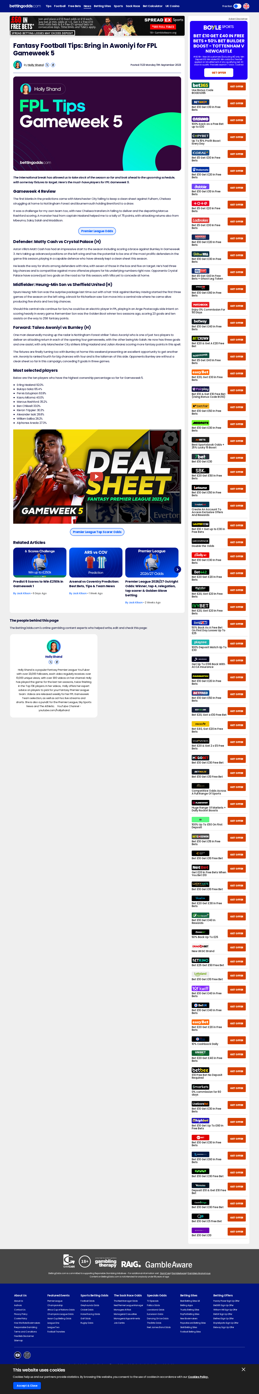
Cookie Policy (20, 1318)
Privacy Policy (20, 1314)
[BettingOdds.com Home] (25, 6)
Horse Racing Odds (90, 1314)
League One (53, 1322)
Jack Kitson (24, 593)
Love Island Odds (155, 1309)
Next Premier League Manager (128, 1305)
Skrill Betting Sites (188, 1327)
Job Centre (119, 1322)
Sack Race (133, 6)
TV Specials (153, 1300)
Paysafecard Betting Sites (193, 1322)
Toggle (237, 6)
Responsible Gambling (25, 1327)
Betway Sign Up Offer (223, 1327)
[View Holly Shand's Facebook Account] (53, 65)
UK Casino (172, 6)
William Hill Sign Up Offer (225, 1309)
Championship (55, 1305)
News (87, 6)
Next (177, 569)
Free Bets (74, 6)
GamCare (165, 1273)
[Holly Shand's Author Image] (54, 646)
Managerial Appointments (127, 1318)
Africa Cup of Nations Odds (61, 1309)
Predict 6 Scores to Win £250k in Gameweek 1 (38, 583)
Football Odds (88, 1300)
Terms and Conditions (25, 1331)
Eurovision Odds (155, 1314)
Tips (48, 6)
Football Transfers (56, 1331)
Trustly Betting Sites (189, 1309)
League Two (53, 1327)
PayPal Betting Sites (189, 1314)
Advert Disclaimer (238, 19)
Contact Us (19, 1309)
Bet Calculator (153, 6)
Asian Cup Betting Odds (59, 1318)
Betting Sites (102, 6)
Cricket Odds (87, 1309)
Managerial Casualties (125, 1314)
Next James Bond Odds (159, 1327)
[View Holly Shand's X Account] (47, 65)
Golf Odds (86, 1318)
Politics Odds (153, 1305)
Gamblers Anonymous (198, 1273)
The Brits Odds (154, 1322)
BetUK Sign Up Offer (222, 1314)
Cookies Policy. (198, 1377)
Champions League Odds (60, 1314)
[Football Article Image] (39, 563)
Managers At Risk (122, 1309)
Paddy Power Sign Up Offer (226, 1300)
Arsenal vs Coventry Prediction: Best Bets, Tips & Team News (94, 583)
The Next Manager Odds (126, 1300)
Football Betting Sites (190, 1331)
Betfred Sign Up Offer (223, 1318)
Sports (118, 6)
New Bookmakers (188, 1318)
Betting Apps (186, 1305)
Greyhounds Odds (90, 1305)
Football (59, 6)
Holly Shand (36, 65)
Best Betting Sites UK (190, 1300)
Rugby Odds (87, 1322)
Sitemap (18, 1340)
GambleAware (179, 1273)
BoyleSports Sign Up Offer (225, 1322)
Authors (18, 1305)
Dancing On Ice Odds (157, 1318)
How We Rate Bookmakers (27, 1322)
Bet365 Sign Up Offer (223, 1305)
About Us (18, 1300)
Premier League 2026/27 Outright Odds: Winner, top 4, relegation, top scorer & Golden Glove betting (151, 588)
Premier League (54, 1300)
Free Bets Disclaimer (24, 1336)
